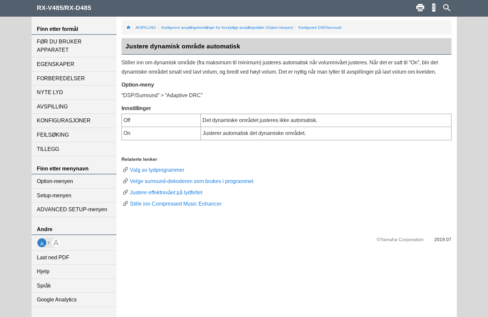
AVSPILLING (52, 106)
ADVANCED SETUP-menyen (72, 209)
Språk (44, 285)
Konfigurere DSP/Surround (319, 28)
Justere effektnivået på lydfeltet (166, 192)
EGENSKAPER (55, 64)
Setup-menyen (54, 195)
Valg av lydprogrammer (157, 170)
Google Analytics (57, 299)
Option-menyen (55, 181)
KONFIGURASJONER (64, 120)
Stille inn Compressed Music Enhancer (175, 204)
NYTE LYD (50, 92)
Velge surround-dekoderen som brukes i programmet (191, 181)
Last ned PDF (53, 257)
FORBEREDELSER (61, 78)
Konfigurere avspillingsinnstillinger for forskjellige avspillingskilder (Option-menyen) (227, 28)
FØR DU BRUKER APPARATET (59, 46)
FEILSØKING (53, 135)
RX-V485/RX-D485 (64, 7)
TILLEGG (48, 149)
